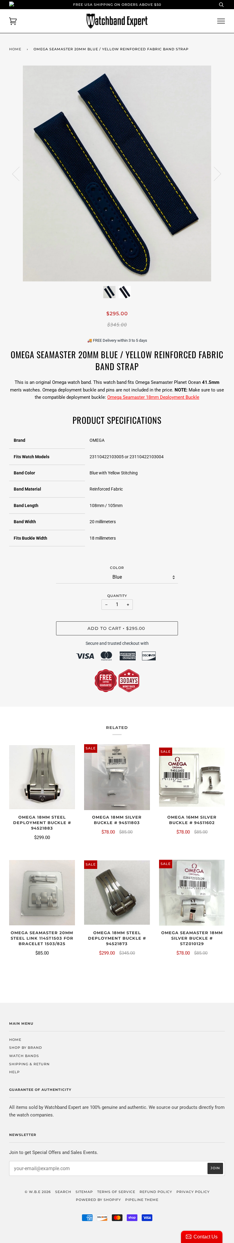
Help (14, 1072)
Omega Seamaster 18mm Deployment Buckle (153, 397)
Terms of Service (116, 1192)
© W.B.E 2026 (38, 1192)
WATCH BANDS (24, 1056)
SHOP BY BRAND (25, 1047)
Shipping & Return (29, 1064)
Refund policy (156, 1192)
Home (15, 49)
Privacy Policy (193, 1192)
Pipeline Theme (141, 1200)
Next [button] (214, 173)
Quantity (117, 596)
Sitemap (84, 1192)
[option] (117, 173)
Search (63, 1192)
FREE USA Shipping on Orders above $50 (117, 4)
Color (117, 568)
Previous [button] (19, 173)
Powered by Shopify (98, 1200)
